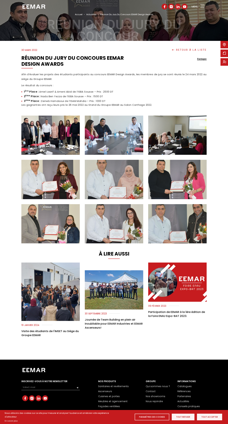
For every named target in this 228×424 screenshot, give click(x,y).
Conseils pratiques (188, 406)
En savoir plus (11, 420)
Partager (202, 59)
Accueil (78, 14)
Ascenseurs (105, 391)
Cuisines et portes (109, 396)
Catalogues (184, 386)
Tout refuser (183, 416)
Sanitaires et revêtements (113, 386)
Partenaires (184, 396)
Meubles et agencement (113, 401)
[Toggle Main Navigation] (202, 7)
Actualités (91, 14)
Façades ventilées (109, 406)
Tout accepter (209, 416)
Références (184, 391)
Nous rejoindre (154, 401)
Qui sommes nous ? (158, 386)
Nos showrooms (155, 396)
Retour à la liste (191, 50)
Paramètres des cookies (152, 416)
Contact (151, 391)
